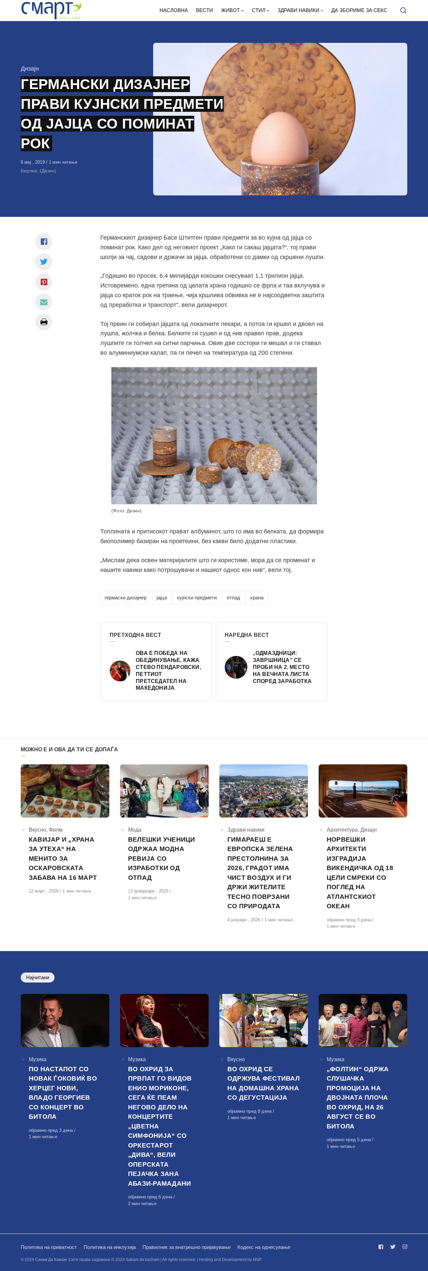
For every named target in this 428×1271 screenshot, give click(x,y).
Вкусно (37, 830)
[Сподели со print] (43, 322)
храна (256, 597)
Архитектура (342, 830)
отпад (233, 597)
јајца (161, 597)
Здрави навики (245, 830)
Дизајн (30, 68)
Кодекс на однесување (263, 1247)
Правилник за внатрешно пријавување (186, 1247)
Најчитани (37, 977)
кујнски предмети (197, 597)
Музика (37, 1059)
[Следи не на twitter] (393, 1247)
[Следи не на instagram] (403, 1247)
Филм (56, 830)
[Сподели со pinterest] (43, 281)
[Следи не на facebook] (382, 1247)
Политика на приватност (49, 1247)
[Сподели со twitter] (43, 261)
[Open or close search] (403, 10)
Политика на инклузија (110, 1247)
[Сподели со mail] (43, 301)
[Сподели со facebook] (43, 241)
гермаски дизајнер (125, 597)
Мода (134, 830)
